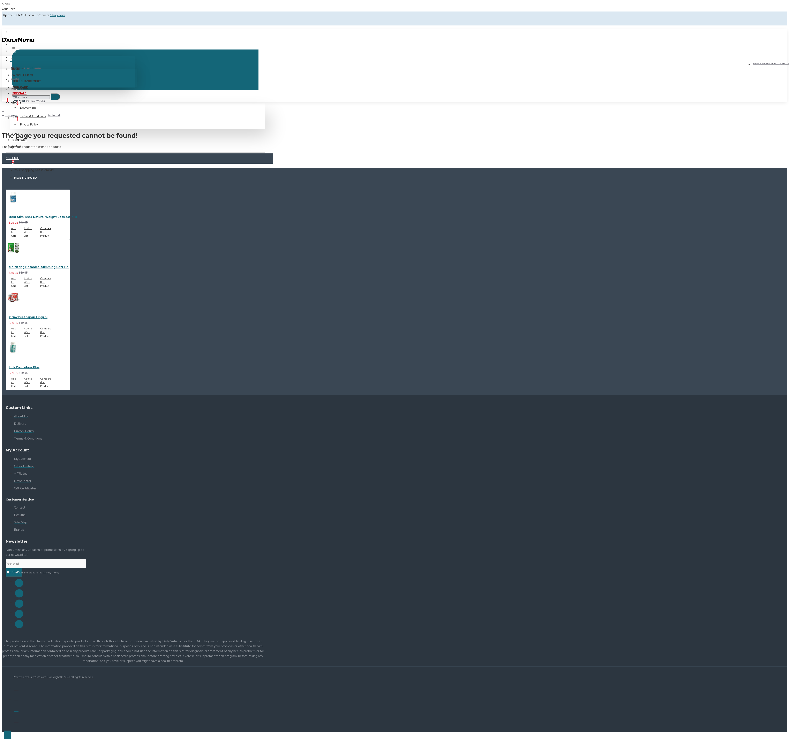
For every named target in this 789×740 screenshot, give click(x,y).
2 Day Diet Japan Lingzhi (28, 317)
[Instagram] (19, 604)
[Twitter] (19, 593)
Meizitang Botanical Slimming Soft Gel (39, 267)
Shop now (57, 15)
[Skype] (19, 614)
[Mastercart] (16, 698)
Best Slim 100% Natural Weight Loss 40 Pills (43, 217)
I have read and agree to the (34, 572)
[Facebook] (19, 583)
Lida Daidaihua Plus (24, 367)
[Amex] (16, 709)
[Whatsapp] (19, 624)
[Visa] (16, 688)
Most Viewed (25, 178)
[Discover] (16, 720)
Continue (12, 158)
